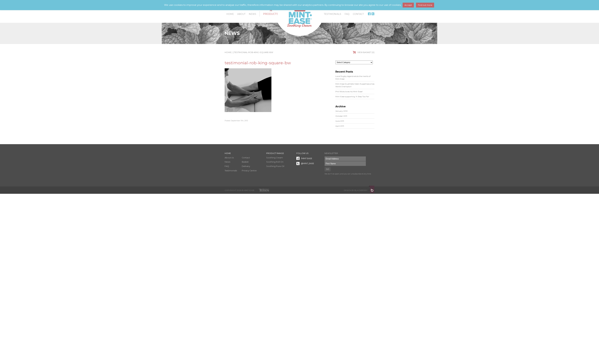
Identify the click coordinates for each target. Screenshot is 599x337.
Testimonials (332, 14)
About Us (229, 157)
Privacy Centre (249, 170)
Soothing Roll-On (274, 162)
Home (230, 14)
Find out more (425, 5)
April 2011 (339, 126)
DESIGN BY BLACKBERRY (356, 190)
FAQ (347, 14)
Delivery (246, 166)
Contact (358, 14)
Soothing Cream (274, 157)
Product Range (275, 153)
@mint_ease (307, 163)
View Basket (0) (365, 52)
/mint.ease (306, 158)
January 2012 (341, 111)
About (241, 14)
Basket (245, 162)
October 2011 (341, 116)
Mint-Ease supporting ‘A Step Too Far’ (352, 96)
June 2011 (339, 121)
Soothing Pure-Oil (275, 166)
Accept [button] (408, 5)
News (252, 14)
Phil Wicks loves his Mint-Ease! (349, 91)
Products (270, 13)
